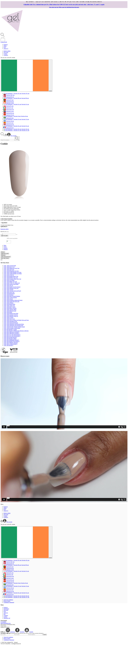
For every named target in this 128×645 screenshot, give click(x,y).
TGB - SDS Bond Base (9, 293)
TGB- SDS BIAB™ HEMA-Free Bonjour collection (16, 330)
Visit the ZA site (10, 111)
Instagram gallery (5, 229)
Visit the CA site (10, 103)
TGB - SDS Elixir (8, 312)
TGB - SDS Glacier (8, 298)
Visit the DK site (10, 97)
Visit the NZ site (25, 129)
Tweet (5, 246)
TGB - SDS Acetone (8, 317)
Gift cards (6, 52)
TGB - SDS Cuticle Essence (10, 297)
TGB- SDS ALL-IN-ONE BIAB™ (12, 334)
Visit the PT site (9, 100)
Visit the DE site (10, 101)
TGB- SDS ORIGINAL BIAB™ (11, 332)
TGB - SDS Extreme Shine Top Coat (12, 279)
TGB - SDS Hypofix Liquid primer (12, 328)
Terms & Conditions (8, 599)
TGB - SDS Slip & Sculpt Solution (12, 296)
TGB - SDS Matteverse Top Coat (11, 268)
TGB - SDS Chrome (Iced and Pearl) (12, 291)
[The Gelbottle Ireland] (12, 32)
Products (6, 44)
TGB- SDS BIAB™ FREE (10, 338)
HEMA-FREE (7, 51)
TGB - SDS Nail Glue (9, 269)
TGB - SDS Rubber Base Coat (11, 276)
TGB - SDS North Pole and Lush (11, 301)
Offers (5, 46)
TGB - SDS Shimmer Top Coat (11, 288)
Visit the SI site (24, 116)
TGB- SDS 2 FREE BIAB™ (10, 344)
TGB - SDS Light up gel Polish (11, 284)
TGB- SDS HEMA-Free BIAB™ (12, 341)
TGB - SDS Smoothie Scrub (10, 321)
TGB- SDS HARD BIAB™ (10, 337)
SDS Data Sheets (5, 258)
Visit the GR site (10, 121)
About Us (6, 48)
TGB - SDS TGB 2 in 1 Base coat (12, 283)
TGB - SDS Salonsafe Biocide (11, 322)
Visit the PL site (9, 106)
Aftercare (3, 255)
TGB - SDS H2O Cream (9, 306)
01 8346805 (3, 622)
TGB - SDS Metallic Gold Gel (11, 316)
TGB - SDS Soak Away (9, 318)
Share (5, 245)
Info (4, 614)
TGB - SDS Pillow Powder (10, 308)
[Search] (3, 135)
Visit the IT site (9, 107)
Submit (44, 634)
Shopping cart (7, 618)
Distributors (6, 608)
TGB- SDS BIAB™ (8, 345)
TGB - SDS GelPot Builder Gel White (13, 273)
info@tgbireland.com (6, 623)
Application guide (5, 253)
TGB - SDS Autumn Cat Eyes (11, 314)
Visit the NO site (10, 124)
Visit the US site (25, 119)
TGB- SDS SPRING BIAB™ (11, 342)
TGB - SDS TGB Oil (9, 275)
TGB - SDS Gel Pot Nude (10, 265)
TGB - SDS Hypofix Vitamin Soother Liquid (14, 326)
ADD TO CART (4, 235)
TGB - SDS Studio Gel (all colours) (12, 287)
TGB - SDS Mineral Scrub (10, 310)
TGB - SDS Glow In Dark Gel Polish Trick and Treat (16, 320)
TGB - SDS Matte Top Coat (10, 281)
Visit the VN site (10, 115)
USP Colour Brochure (5, 256)
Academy (6, 55)
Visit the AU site (25, 130)
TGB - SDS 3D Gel (8, 285)
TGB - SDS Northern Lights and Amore (13, 300)
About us (6, 612)
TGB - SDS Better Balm (9, 304)
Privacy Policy (7, 601)
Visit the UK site (25, 93)
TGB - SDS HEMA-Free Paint (11, 313)
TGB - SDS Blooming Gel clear (11, 271)
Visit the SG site (25, 104)
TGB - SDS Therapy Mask (10, 309)
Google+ (6, 248)
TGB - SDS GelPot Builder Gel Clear (12, 272)
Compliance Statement (9, 602)
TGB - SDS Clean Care (9, 305)
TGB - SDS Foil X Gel (9, 267)
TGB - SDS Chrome (8, 289)
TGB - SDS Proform (8, 294)
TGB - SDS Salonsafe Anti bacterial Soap (13, 325)
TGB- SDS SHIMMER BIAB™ (11, 340)
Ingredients (4, 222)
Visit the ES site (9, 123)
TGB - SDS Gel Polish (9, 280)
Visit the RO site (10, 109)
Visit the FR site (10, 127)
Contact (5, 53)
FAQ (5, 47)
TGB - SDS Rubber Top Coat (11, 277)
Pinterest (6, 249)
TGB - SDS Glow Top (9, 292)
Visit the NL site (25, 126)
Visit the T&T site (10, 95)
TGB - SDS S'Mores (8, 302)
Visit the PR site (25, 98)
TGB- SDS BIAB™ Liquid (10, 329)
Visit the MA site (10, 113)
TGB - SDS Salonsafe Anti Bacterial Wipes (14, 324)
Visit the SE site (9, 118)
